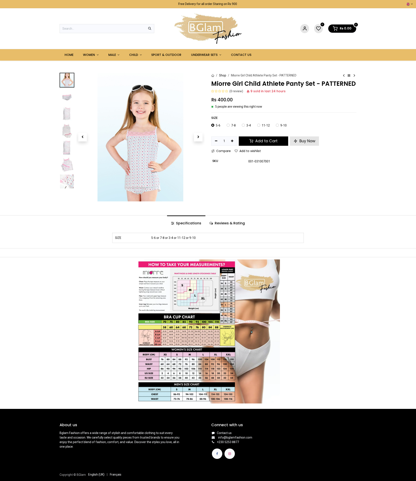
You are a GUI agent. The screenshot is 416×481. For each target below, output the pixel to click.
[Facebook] (217, 454)
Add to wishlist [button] (250, 151)
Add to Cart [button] (266, 141)
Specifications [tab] (188, 223)
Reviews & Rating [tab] (229, 223)
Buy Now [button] (306, 141)
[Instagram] (229, 454)
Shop (222, 75)
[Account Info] (304, 28)
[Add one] (232, 141)
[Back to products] (349, 75)
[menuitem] (69, 55)
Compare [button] (223, 151)
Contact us (224, 433)
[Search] (149, 28)
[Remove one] (216, 141)
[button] (82, 137)
